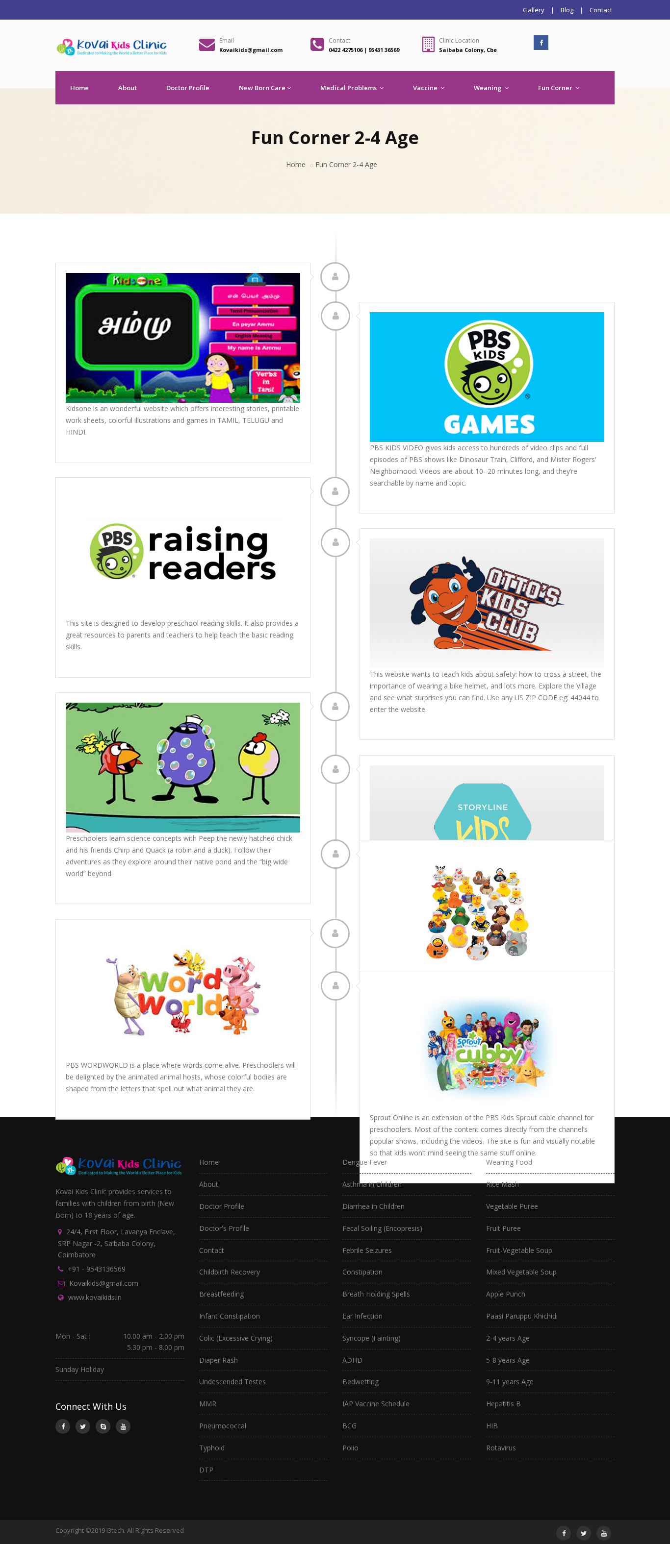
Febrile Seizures (367, 1250)
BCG (349, 1425)
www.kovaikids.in (95, 1297)
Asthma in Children (372, 1184)
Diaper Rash (218, 1360)
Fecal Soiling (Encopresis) (382, 1228)
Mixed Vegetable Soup (521, 1271)
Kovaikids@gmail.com (103, 1283)
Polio (350, 1447)
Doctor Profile (187, 87)
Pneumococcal (222, 1425)
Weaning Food (509, 1162)
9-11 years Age (510, 1381)
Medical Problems (349, 87)
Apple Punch (505, 1294)
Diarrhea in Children (373, 1206)
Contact (601, 9)
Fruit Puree (503, 1228)
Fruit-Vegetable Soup (519, 1250)
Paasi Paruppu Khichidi (522, 1316)
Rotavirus (501, 1447)
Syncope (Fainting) (371, 1338)
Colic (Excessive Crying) (236, 1338)
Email (226, 40)
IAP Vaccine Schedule (376, 1403)
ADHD (352, 1360)
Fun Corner (556, 87)
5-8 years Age (508, 1360)
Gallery (533, 9)
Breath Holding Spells (376, 1294)
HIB (492, 1425)
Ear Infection (362, 1316)
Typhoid (212, 1447)
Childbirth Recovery (229, 1271)
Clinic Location (459, 40)
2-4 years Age (508, 1338)
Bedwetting (360, 1381)
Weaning (488, 87)
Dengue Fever (364, 1162)
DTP (206, 1469)
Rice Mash (502, 1184)
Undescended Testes (232, 1381)
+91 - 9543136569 (97, 1269)
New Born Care (262, 87)
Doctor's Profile (224, 1228)
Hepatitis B (503, 1403)
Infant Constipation (229, 1316)
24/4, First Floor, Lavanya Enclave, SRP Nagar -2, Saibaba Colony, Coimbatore (116, 1243)
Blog (567, 9)
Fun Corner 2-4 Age (346, 164)
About (127, 87)
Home (79, 87)
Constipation (362, 1271)
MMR (207, 1403)
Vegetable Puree (512, 1206)
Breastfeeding (221, 1294)
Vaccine (426, 87)
